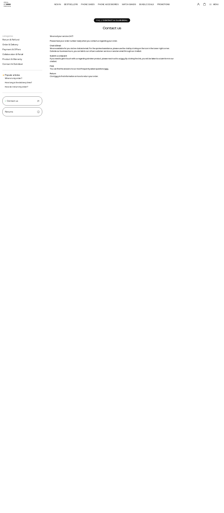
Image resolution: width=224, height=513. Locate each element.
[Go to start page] (7, 4)
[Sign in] (198, 4)
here (123, 59)
